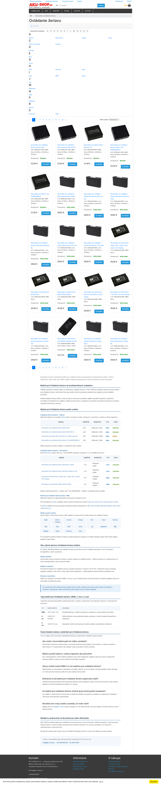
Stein (57, 114)
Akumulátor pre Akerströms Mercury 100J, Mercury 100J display (93, 294)
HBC (30, 69)
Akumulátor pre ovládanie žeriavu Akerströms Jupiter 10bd (93, 341)
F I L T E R (35, 26)
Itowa (83, 76)
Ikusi (30, 76)
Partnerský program (67, 1)
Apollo (84, 38)
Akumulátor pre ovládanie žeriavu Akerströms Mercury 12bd (119, 196)
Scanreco (32, 114)
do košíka (46, 164)
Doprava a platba (78, 764)
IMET (57, 76)
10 (62, 120)
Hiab (83, 69)
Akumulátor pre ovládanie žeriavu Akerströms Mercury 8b (40, 245)
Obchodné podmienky (52, 1)
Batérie (66, 11)
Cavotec (58, 44)
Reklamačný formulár (80, 766)
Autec (110, 38)
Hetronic (58, 69)
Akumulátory (35, 11)
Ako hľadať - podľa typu (116, 771)
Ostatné (87, 11)
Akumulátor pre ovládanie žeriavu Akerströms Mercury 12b (93, 196)
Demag (31, 50)
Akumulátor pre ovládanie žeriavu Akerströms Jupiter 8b (119, 341)
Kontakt (79, 1)
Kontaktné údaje (78, 769)
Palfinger (32, 101)
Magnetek (32, 88)
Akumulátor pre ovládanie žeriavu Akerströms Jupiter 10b (40, 341)
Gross (31, 63)
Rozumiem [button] (153, 781)
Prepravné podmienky (36, 1)
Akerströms (59, 38)
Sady (46, 11)
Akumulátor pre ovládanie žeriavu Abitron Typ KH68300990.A (118, 147)
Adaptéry (77, 11)
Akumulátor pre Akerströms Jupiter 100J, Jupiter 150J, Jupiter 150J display (119, 245)
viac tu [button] (101, 781)
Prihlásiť (129, 1)
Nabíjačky (56, 11)
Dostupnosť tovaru (114, 761)
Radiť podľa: (104, 119)
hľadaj (101, 5)
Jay (30, 82)
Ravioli (31, 107)
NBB (30, 95)
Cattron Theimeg (34, 44)
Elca (30, 57)
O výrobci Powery (114, 764)
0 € (125, 5)
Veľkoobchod (119, 1)
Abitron (31, 38)
